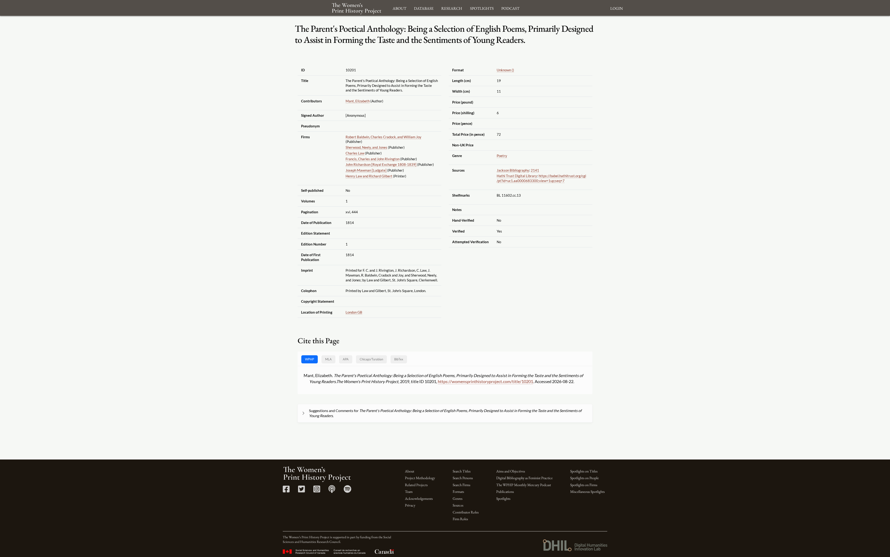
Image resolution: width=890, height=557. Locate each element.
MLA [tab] (328, 359)
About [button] (399, 7)
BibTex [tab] (398, 359)
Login (616, 7)
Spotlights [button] (482, 7)
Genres (457, 498)
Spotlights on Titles (584, 471)
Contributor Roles (466, 512)
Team (409, 491)
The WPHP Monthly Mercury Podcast (523, 484)
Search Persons (463, 477)
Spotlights (503, 498)
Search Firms (461, 484)
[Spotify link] (347, 490)
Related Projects (416, 484)
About (409, 471)
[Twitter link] (301, 490)
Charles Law (355, 153)
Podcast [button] (510, 7)
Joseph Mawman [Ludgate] (366, 170)
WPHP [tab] (309, 359)
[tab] (371, 359)
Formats (458, 491)
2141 (535, 170)
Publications (505, 491)
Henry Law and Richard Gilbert (369, 176)
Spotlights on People (584, 477)
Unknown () (505, 70)
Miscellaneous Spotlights (587, 491)
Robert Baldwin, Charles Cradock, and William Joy (383, 137)
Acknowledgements (419, 498)
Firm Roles (460, 518)
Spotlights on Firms (583, 484)
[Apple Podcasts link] (331, 490)
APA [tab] (346, 359)
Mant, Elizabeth (358, 101)
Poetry (502, 156)
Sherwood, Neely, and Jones (366, 147)
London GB (354, 312)
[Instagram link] (316, 490)
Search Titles (461, 471)
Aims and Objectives (510, 471)
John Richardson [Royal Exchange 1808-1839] (381, 164)
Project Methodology (420, 477)
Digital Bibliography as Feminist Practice (524, 477)
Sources (458, 505)
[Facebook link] (286, 490)
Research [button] (451, 7)
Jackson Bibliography (513, 170)
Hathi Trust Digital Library (517, 176)
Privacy (410, 505)
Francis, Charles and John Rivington (373, 159)
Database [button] (424, 7)
